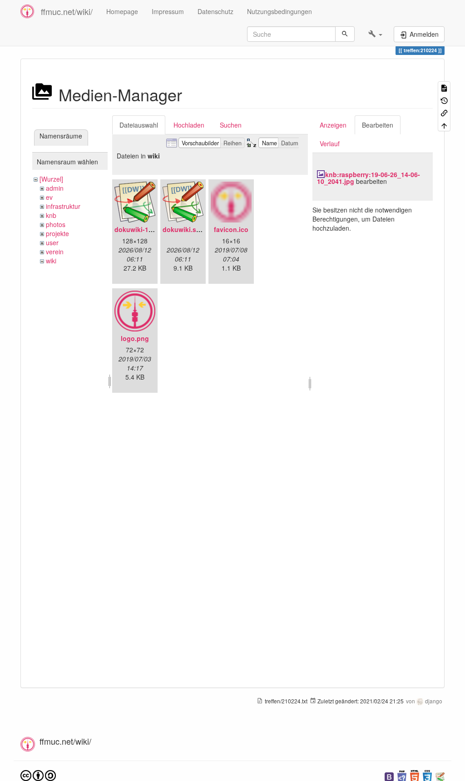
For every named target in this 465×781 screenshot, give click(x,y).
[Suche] (345, 34)
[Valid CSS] (427, 776)
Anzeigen (333, 124)
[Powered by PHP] (401, 776)
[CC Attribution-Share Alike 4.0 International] (38, 775)
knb (51, 215)
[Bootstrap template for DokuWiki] (389, 776)
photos (55, 224)
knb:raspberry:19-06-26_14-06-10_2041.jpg (368, 178)
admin (55, 188)
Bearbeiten (377, 124)
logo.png (135, 338)
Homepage (122, 11)
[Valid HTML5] (414, 776)
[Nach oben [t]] (444, 124)
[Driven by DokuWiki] (440, 776)
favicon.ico (231, 229)
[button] (375, 34)
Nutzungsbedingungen (279, 11)
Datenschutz (215, 11)
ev (49, 197)
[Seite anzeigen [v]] (444, 87)
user (52, 242)
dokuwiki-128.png (142, 229)
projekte (57, 233)
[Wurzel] (51, 178)
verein (55, 251)
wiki (51, 260)
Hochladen (188, 124)
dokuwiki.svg (183, 229)
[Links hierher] (444, 112)
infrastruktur (63, 206)
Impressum (168, 11)
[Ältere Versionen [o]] (444, 99)
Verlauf (330, 143)
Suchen (231, 124)
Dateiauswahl (138, 124)
